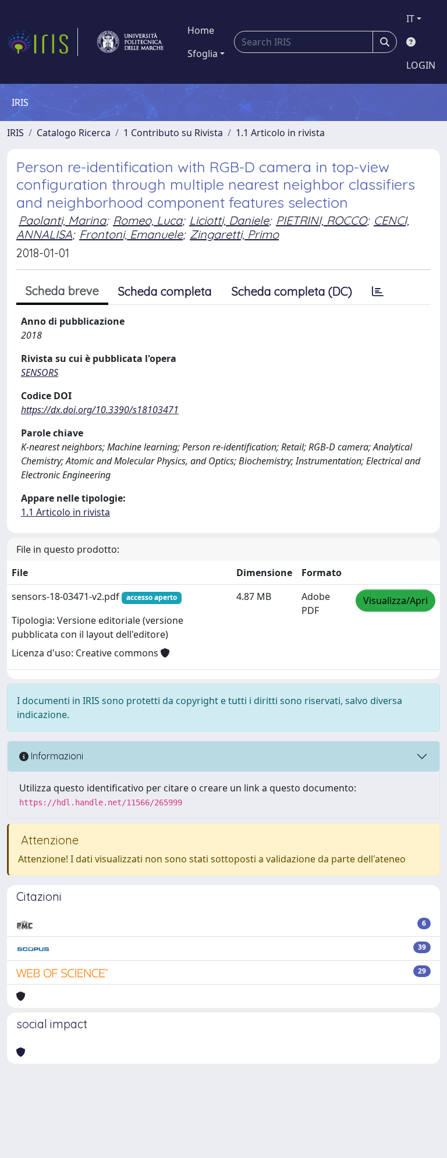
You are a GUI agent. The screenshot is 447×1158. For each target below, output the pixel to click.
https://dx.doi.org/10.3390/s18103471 (100, 409)
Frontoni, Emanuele (131, 234)
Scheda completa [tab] (165, 291)
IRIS (15, 132)
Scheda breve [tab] (62, 290)
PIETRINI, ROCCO (321, 220)
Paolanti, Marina (62, 220)
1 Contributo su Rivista (173, 132)
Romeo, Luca (147, 220)
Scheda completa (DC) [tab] (292, 291)
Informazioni (56, 756)
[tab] (377, 291)
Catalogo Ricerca (74, 132)
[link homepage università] (130, 42)
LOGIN (420, 65)
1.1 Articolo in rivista (280, 132)
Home (200, 30)
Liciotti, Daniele (229, 220)
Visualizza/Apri (395, 600)
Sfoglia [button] (202, 53)
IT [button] (410, 18)
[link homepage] (42, 42)
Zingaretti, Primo (234, 234)
